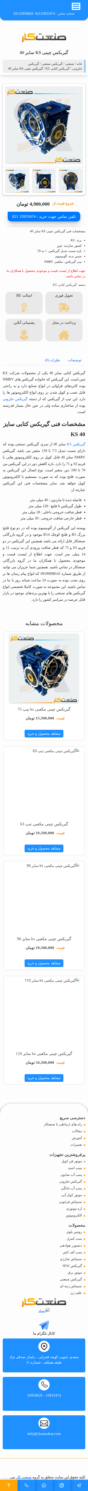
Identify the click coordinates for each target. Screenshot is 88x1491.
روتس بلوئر (74, 1232)
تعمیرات (76, 1144)
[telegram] (79, 1485)
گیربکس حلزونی (15, 399)
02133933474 (45, 13)
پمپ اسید (75, 1168)
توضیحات (74, 360)
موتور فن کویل (71, 1161)
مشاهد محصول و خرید (44, 733)
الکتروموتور (74, 1215)
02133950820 (23, 13)
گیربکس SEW (72, 1266)
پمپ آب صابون (71, 1174)
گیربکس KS (76, 444)
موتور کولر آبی (71, 1195)
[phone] (26, 1485)
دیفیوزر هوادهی (71, 1245)
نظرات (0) (52, 360)
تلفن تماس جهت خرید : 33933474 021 (44, 216)
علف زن (76, 1293)
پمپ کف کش (72, 1252)
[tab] (74, 360)
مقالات (77, 1131)
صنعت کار (23, 1477)
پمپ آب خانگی (71, 1188)
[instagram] (61, 1485)
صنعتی (69, 64)
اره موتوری (74, 1208)
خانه (79, 64)
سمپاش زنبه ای (71, 1286)
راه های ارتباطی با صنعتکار (63, 1124)
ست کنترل (74, 1238)
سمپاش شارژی (71, 1259)
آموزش (77, 1138)
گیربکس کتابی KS (57, 68)
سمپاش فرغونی (70, 1202)
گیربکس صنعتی (52, 64)
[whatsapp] (44, 1485)
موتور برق (75, 1272)
